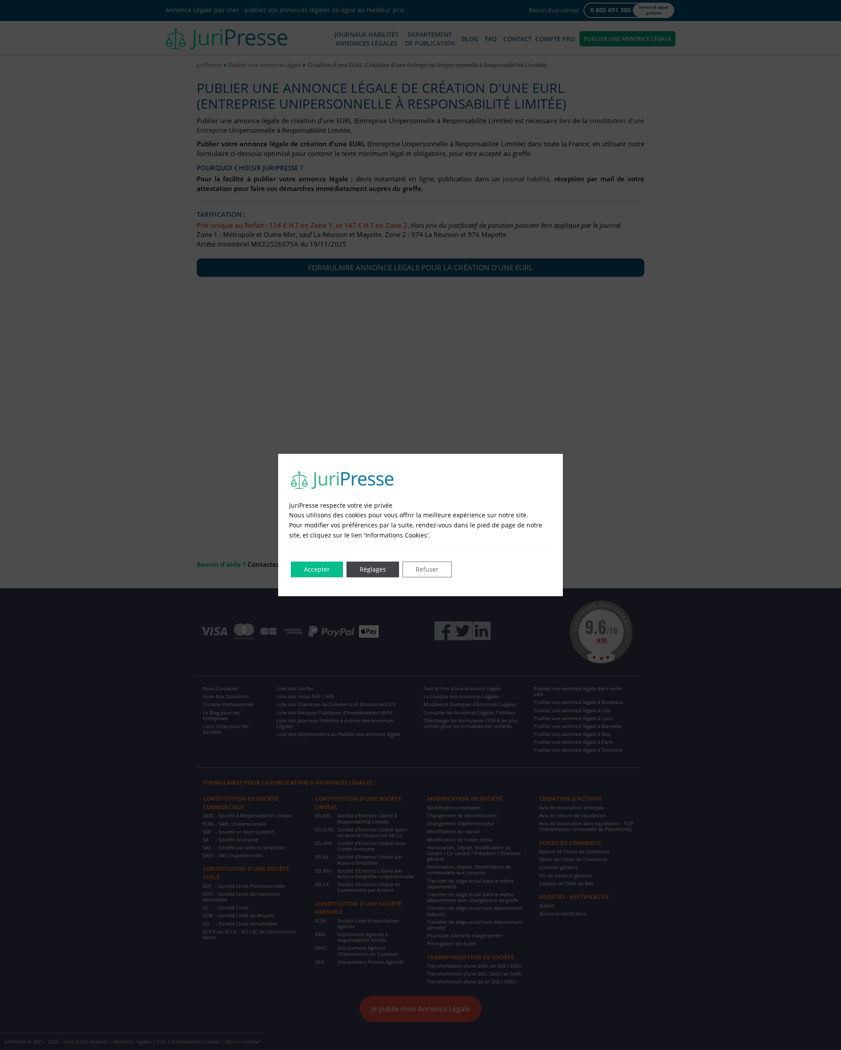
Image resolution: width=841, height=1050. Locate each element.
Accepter (317, 569)
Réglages (373, 569)
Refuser (427, 569)
